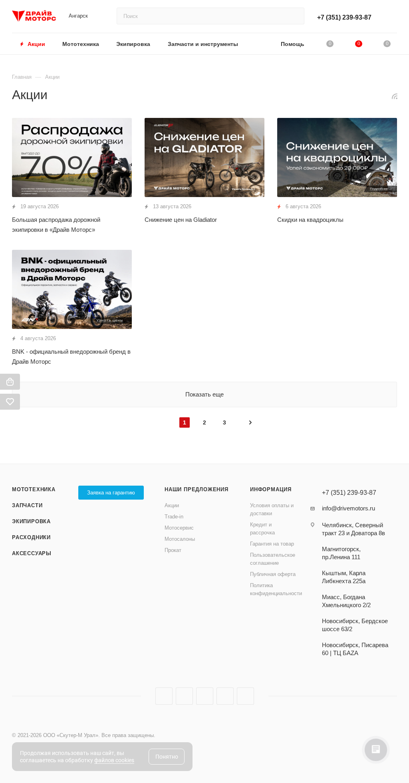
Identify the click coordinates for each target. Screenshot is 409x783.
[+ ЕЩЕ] (259, 43)
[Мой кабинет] (393, 18)
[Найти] (294, 16)
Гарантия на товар (272, 544)
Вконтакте (164, 696)
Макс (245, 696)
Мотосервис (179, 528)
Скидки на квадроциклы (310, 219)
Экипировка (31, 521)
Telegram (184, 696)
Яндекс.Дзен (225, 696)
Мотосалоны (180, 539)
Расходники (31, 537)
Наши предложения (196, 489)
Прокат (173, 550)
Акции (172, 505)
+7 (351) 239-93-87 (344, 17)
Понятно (166, 756)
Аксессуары (32, 553)
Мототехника (34, 489)
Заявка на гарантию (111, 493)
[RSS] (394, 96)
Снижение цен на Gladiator (181, 219)
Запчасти (27, 505)
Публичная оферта (273, 574)
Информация (271, 489)
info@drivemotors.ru (348, 508)
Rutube (204, 696)
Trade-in (174, 517)
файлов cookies (114, 760)
